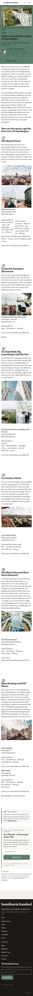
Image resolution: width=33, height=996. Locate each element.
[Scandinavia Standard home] (10, 2)
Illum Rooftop (6, 748)
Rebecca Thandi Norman (16, 49)
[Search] (24, 2)
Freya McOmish (19, 796)
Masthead (4, 949)
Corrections (4, 956)
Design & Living (6, 921)
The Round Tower (8, 209)
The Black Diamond (9, 639)
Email (15, 60)
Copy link (8, 60)
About (3, 945)
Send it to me (16, 857)
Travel (3, 924)
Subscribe (7, 977)
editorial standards (18, 878)
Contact (3, 959)
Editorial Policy (5, 952)
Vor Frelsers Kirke (8, 535)
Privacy (29, 993)
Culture (3, 928)
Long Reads (5, 934)
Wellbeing (4, 931)
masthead (4, 880)
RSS (11, 984)
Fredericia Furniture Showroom (13, 317)
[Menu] (29, 2)
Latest (3, 938)
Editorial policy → (13, 820)
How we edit (15, 55)
